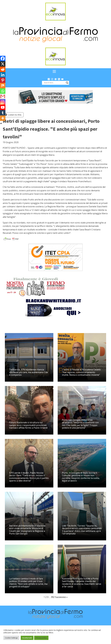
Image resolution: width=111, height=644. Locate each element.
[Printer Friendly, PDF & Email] (11, 239)
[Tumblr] (2, 112)
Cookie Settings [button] (11, 638)
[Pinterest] (2, 80)
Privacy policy (41, 638)
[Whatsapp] (2, 91)
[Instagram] (2, 102)
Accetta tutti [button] (27, 638)
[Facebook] (2, 58)
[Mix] (2, 85)
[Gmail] (2, 96)
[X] (2, 64)
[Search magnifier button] (67, 83)
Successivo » (61, 597)
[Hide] (1, 123)
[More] (2, 118)
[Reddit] (2, 69)
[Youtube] (2, 107)
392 (53, 597)
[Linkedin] (2, 74)
